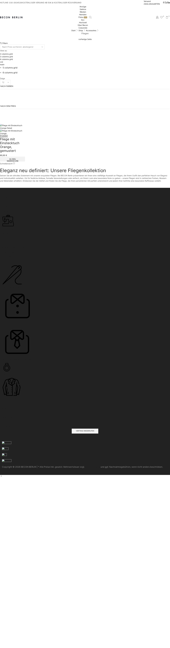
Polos (82, 17)
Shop (80, 30)
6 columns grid (10, 72)
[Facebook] (163, 3)
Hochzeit (83, 22)
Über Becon (83, 25)
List (1, 62)
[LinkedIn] (169, 3)
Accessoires (91, 30)
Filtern (5, 43)
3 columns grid (6, 56)
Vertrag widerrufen (85, 431)
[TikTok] (167, 3)
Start (73, 30)
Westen (83, 12)
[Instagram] (165, 3)
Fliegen (4, 136)
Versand (147, 1)
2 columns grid (6, 54)
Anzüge (83, 6)
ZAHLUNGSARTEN (152, 4)
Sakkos (83, 9)
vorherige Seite (85, 39)
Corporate (82, 28)
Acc (82, 20)
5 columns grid (10, 67)
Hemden (82, 14)
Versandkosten (92, 467)
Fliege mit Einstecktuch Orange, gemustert (9, 145)
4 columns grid (6, 59)
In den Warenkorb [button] (12, 160)
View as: (3, 50)
